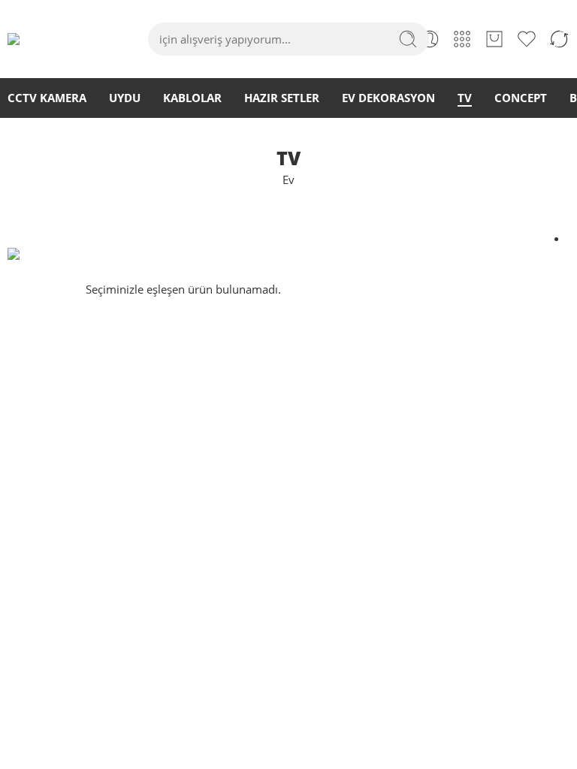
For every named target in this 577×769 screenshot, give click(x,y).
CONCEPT (520, 98)
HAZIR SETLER (281, 98)
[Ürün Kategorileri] (462, 39)
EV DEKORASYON (388, 98)
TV (465, 98)
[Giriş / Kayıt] (429, 39)
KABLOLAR (192, 98)
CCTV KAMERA (47, 98)
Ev (288, 180)
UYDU (124, 98)
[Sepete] (494, 39)
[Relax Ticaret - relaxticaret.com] (46, 39)
